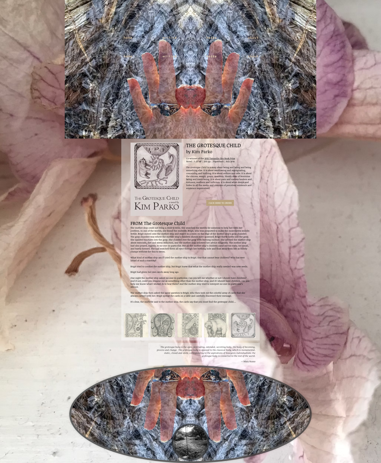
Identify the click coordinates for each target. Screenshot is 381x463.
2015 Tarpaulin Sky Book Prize (219, 158)
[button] (136, 325)
